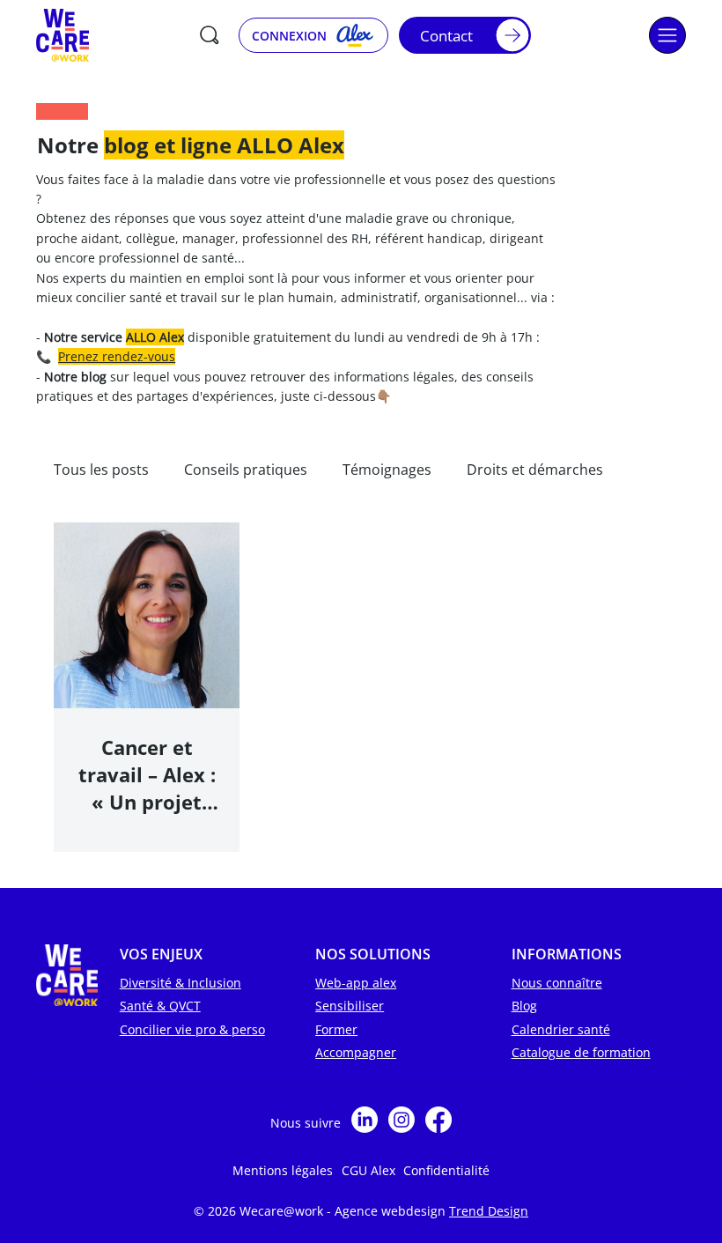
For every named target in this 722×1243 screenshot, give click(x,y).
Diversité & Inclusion (180, 982)
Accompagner (355, 1052)
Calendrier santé (561, 1029)
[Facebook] (438, 1119)
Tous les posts (101, 469)
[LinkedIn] (364, 1119)
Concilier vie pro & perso (192, 1029)
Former (336, 1029)
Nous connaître (557, 982)
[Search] (209, 35)
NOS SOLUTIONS (373, 954)
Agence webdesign (392, 1210)
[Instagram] (401, 1119)
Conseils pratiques (245, 469)
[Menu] (667, 35)
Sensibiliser (349, 1005)
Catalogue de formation (581, 1052)
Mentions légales (282, 1170)
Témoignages (387, 469)
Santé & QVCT (160, 1005)
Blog (524, 1005)
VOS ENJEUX (161, 954)
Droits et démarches (535, 469)
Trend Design (488, 1210)
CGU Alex (368, 1170)
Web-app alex (355, 982)
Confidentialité (446, 1170)
